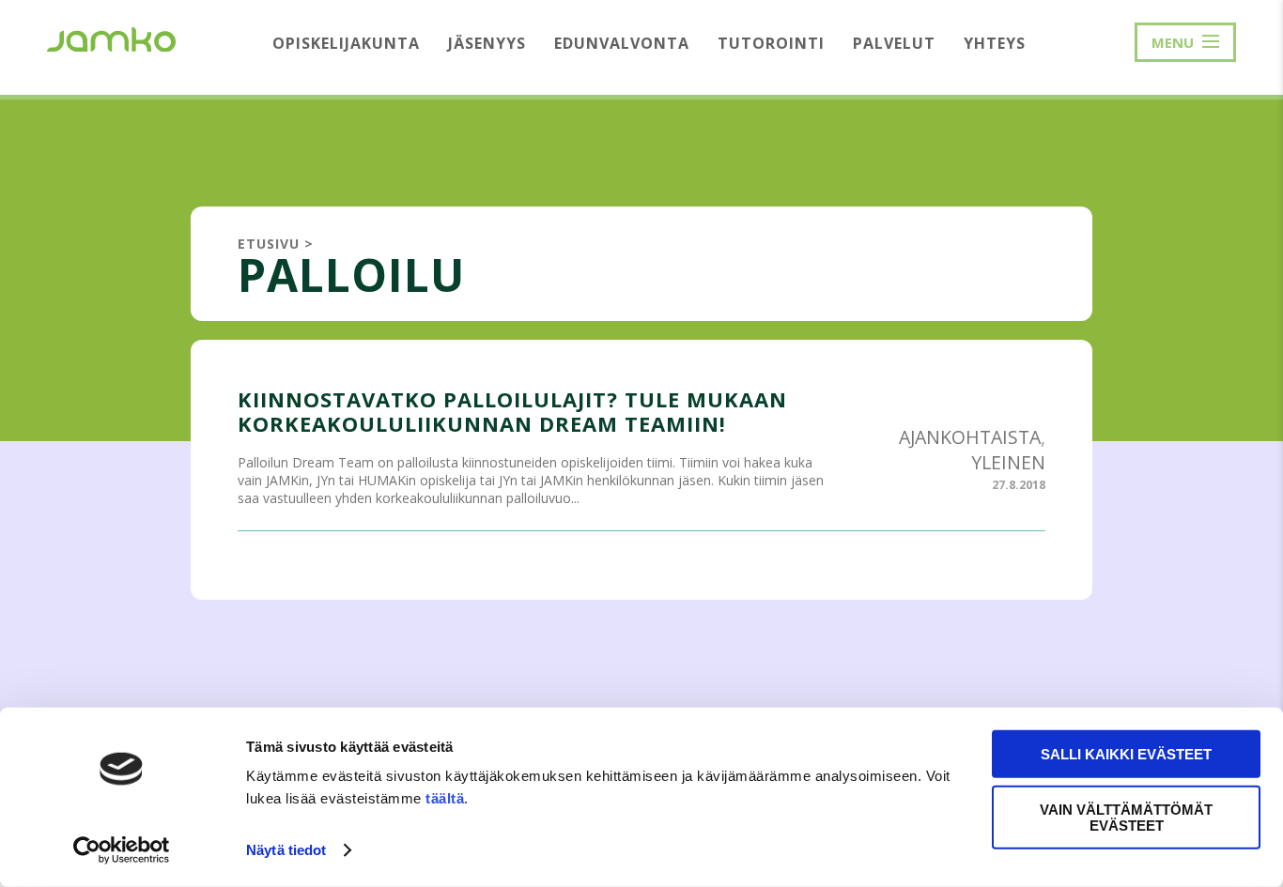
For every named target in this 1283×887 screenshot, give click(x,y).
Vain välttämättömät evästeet (1126, 817)
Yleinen (1008, 462)
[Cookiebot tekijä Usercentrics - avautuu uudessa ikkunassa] (121, 850)
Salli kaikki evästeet (1126, 754)
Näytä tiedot (286, 850)
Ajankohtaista (970, 437)
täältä (444, 798)
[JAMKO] (111, 37)
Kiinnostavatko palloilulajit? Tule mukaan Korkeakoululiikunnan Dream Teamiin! (512, 411)
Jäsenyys (487, 43)
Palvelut (894, 43)
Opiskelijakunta (346, 43)
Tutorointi (771, 43)
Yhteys (995, 43)
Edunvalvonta (621, 43)
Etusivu (269, 243)
